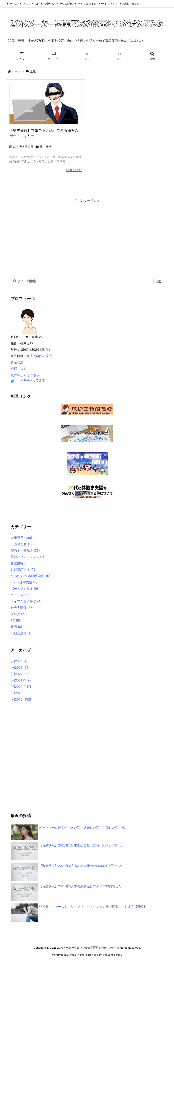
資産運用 (21, 538)
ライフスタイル (87, 3)
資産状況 (17, 362)
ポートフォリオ (24, 588)
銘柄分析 (24, 544)
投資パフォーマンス (27, 557)
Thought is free (112, 954)
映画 (16, 627)
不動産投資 (21, 633)
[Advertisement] (87, 235)
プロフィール (30, 3)
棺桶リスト (19, 368)
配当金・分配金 (25, 550)
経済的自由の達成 (39, 356)
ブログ (19, 614)
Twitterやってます (32, 380)
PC (15, 620)
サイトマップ (109, 3)
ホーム (14, 3)
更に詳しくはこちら (25, 375)
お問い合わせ (130, 3)
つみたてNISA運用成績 (30, 576)
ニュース (21, 595)
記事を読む (74, 170)
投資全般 (49, 3)
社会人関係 (66, 3)
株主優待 (45, 146)
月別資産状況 (24, 569)
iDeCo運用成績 (24, 582)
